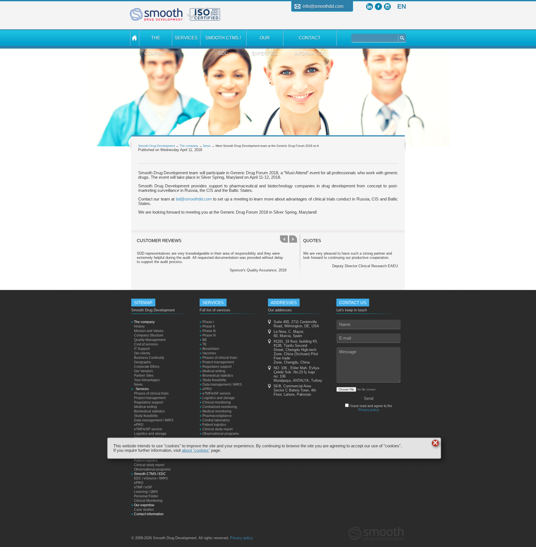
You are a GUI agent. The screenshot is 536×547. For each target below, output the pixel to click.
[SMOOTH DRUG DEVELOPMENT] (134, 38)
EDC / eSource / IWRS (151, 478)
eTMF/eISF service (148, 429)
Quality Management (150, 340)
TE (204, 344)
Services (186, 37)
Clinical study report (149, 465)
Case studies (144, 510)
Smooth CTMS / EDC (223, 40)
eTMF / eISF (143, 487)
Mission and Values (149, 331)
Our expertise (264, 40)
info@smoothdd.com (323, 6)
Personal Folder (146, 496)
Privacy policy (368, 410)
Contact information (309, 40)
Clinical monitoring (216, 402)
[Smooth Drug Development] (156, 16)
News (207, 145)
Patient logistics (146, 460)
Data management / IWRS (153, 420)
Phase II (208, 326)
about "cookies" (196, 450)
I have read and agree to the (370, 408)
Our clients (142, 353)
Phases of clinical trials (151, 393)
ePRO (138, 425)
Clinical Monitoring (148, 501)
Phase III (209, 331)
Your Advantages (147, 380)
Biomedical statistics (149, 411)
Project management (150, 398)
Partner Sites (144, 376)
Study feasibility (146, 416)
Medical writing (145, 407)
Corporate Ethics (146, 367)
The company (155, 40)
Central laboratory (216, 420)
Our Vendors (143, 371)
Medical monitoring (216, 411)
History (139, 326)
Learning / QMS (146, 492)
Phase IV (209, 335)
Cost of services (146, 344)
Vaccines (209, 353)
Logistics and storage (150, 434)
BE (204, 340)
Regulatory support (148, 402)
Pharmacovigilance (217, 416)
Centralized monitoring (219, 407)
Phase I (208, 322)
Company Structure (148, 335)
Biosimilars (210, 349)
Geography (142, 362)
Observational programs (152, 469)
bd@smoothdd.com (194, 199)
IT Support (142, 349)
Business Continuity (149, 358)
